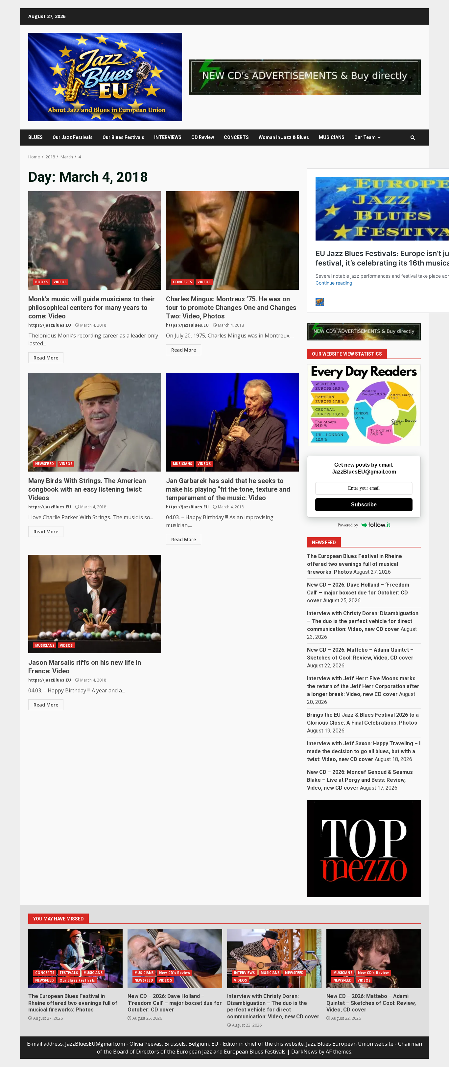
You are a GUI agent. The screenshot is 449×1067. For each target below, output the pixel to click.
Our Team (365, 137)
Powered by (348, 524)
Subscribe (364, 504)
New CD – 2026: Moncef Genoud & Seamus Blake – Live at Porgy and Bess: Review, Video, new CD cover (360, 780)
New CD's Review (174, 972)
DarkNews (304, 1051)
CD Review (202, 137)
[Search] (413, 137)
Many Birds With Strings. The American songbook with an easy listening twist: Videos (94, 422)
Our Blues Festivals (123, 137)
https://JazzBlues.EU (49, 325)
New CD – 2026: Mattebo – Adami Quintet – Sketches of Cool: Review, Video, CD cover (373, 958)
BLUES (35, 137)
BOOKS (41, 282)
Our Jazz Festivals (73, 137)
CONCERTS (236, 137)
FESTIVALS (69, 972)
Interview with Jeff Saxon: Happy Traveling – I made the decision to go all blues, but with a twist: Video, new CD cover (363, 751)
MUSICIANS (331, 137)
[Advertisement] (305, 76)
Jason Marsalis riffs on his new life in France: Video (94, 604)
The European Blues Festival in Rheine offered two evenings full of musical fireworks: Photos (354, 564)
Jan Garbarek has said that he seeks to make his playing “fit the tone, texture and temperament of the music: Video (232, 422)
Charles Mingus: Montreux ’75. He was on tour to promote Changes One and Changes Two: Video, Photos (232, 240)
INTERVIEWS (167, 137)
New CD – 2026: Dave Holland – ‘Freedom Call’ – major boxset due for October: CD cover (358, 593)
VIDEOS (60, 282)
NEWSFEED (44, 463)
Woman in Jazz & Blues (284, 137)
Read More (46, 358)
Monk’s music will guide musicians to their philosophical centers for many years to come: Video (94, 240)
